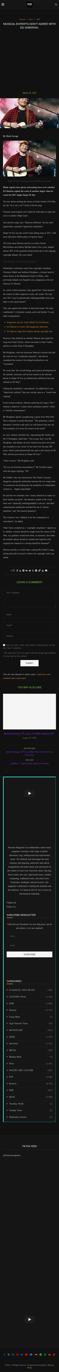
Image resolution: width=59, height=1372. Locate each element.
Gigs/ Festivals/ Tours (30, 1023)
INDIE (30, 1037)
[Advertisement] (29, 60)
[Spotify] (40, 1354)
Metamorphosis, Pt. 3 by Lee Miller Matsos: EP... (29, 733)
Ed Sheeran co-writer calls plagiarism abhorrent (27, 327)
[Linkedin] (22, 1354)
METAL (30, 1050)
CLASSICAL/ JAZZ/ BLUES (30, 990)
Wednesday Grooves (30, 1117)
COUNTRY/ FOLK (30, 997)
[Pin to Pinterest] (23, 570)
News (30, 1063)
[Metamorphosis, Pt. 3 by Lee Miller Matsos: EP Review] (29, 711)
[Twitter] (8, 1354)
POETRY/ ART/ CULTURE (30, 1070)
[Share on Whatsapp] (33, 570)
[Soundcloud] (35, 1354)
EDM (30, 1003)
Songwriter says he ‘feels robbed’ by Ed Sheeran (28, 322)
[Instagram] (13, 1354)
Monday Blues (30, 1057)
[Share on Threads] (43, 570)
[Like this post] (14, 570)
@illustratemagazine (11, 1155)
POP (30, 1077)
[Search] (55, 4)
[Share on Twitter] (20, 570)
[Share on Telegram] (36, 570)
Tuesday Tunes (30, 1110)
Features (30, 1010)
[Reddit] (49, 1354)
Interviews (30, 1043)
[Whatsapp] (45, 1354)
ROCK (30, 1097)
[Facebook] (4, 1354)
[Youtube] (26, 1354)
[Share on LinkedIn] (27, 570)
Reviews (30, 1084)
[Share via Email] (46, 570)
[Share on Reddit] (30, 570)
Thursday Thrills (30, 1104)
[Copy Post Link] (39, 570)
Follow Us (11, 907)
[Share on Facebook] (17, 570)
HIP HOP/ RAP (30, 1030)
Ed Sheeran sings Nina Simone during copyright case (29, 331)
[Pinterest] (17, 1354)
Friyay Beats (30, 1017)
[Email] (31, 1354)
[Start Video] (29, 793)
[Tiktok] (54, 1354)
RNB (30, 1090)
